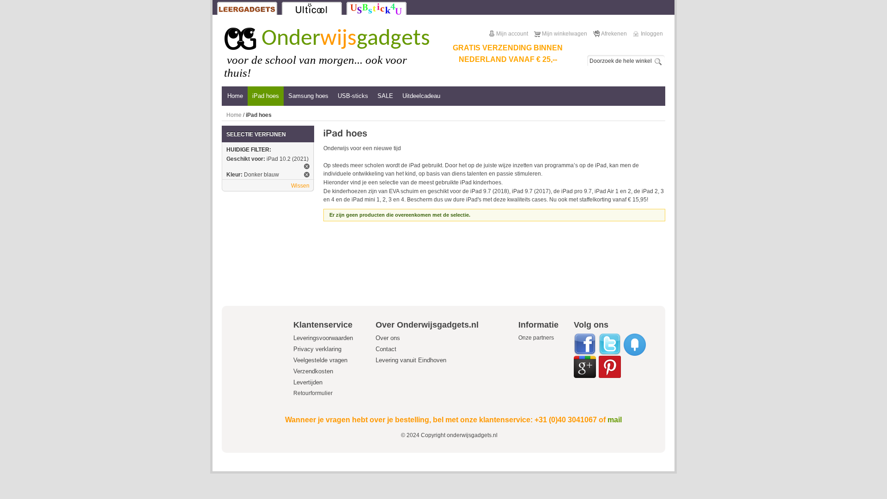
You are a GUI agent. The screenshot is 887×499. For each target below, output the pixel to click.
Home (234, 115)
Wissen (300, 186)
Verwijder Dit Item (307, 166)
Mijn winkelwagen (564, 33)
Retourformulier (313, 393)
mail (615, 420)
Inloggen (652, 33)
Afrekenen (614, 33)
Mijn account (512, 33)
